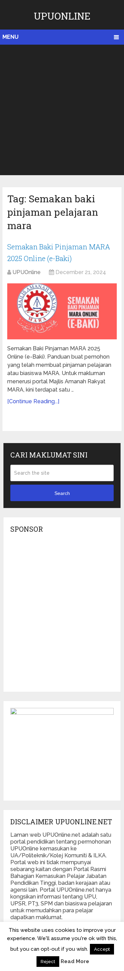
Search (62, 493)
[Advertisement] (62, 110)
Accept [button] (102, 949)
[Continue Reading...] (33, 401)
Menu (10, 37)
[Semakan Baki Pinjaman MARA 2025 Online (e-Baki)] (62, 311)
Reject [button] (48, 961)
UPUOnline (62, 16)
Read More (75, 961)
